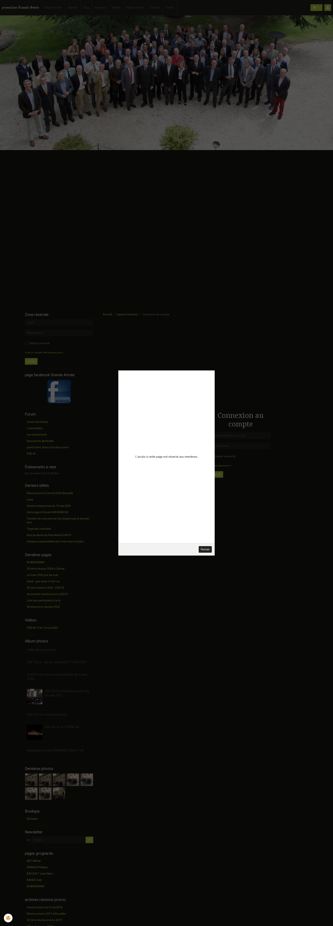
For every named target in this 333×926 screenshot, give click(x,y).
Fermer (205, 549)
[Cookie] (8, 918)
